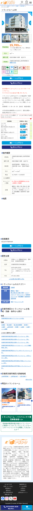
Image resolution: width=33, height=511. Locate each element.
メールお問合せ (17, 78)
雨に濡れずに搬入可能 (17, 292)
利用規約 (23, 490)
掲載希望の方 (22, 484)
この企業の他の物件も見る (16, 279)
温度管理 (13, 298)
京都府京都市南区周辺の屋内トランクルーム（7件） (15, 339)
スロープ (13, 294)
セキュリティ (21, 294)
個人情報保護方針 (8, 492)
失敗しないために (8, 486)
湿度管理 (27, 296)
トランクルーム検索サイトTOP (7, 6)
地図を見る (13, 62)
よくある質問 (22, 486)
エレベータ (14, 296)
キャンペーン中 (18, 302)
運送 (17, 291)
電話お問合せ (17, 83)
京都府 (17, 6)
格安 (12, 302)
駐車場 (28, 294)
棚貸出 (13, 291)
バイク (27, 292)
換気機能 (20, 296)
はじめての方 (8, 484)
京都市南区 (22, 6)
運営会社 (8, 490)
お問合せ (23, 488)
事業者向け (8, 488)
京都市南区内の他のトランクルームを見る (12, 318)
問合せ (23, 126)
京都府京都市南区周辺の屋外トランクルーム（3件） (15, 342)
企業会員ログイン (23, 492)
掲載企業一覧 (8, 494)
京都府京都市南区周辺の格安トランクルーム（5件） (15, 336)
